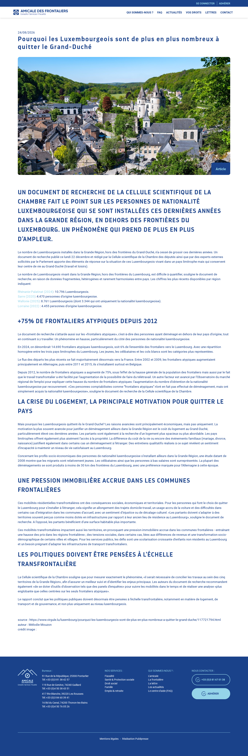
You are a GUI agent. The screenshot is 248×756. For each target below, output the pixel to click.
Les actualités (156, 687)
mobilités (152, 586)
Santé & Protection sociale (119, 679)
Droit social (111, 683)
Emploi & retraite (114, 690)
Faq (159, 12)
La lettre (152, 683)
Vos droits (193, 12)
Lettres (210, 12)
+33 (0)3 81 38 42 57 (58, 679)
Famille (109, 687)
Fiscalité (109, 676)
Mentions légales (109, 738)
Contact (226, 12)
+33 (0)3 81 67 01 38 (213, 679)
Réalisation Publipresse (135, 738)
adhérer (213, 693)
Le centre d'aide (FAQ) (160, 690)
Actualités (174, 12)
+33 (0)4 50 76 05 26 (58, 706)
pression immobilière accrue (148, 530)
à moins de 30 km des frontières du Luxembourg (98, 465)
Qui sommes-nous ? (140, 12)
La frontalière (155, 679)
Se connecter (205, 3)
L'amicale (153, 676)
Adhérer (224, 3)
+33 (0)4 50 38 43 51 (58, 688)
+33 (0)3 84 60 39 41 (58, 697)
